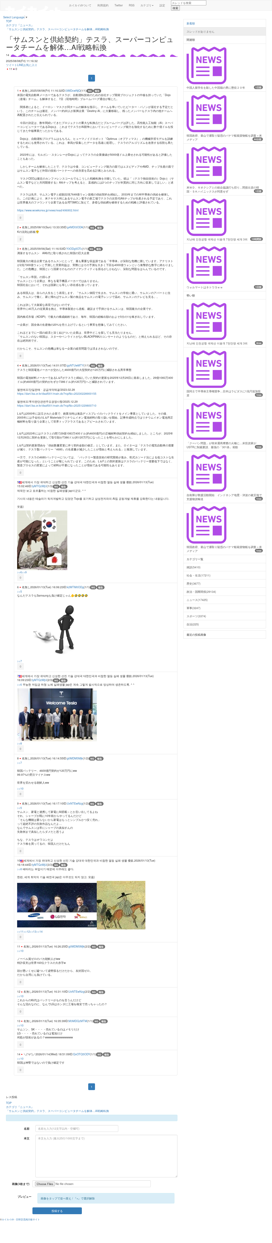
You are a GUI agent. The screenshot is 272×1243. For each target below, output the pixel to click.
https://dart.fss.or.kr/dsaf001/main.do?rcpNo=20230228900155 (56, 394)
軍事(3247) (194, 608)
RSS (131, 5)
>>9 (24, 572)
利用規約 (103, 5)
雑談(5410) (194, 567)
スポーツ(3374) (196, 616)
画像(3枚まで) (20, 1184)
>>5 (19, 591)
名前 (26, 1128)
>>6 (19, 572)
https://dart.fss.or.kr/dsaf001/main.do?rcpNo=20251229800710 (56, 405)
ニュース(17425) (197, 600)
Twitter (118, 5)
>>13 (33, 931)
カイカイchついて (80, 5)
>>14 (39, 931)
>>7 (19, 661)
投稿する (57, 1211)
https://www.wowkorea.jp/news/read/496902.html (47, 210)
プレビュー (24, 1196)
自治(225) (193, 624)
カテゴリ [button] (146, 5)
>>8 (19, 743)
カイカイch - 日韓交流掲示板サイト (21, 1219)
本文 (26, 1138)
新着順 (191, 23)
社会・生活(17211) (198, 575)
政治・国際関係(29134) (201, 592)
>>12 (26, 931)
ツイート (11, 65)
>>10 (20, 788)
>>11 (20, 931)
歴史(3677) (194, 583)
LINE (20, 65)
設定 (162, 5)
